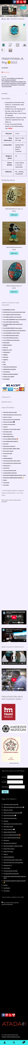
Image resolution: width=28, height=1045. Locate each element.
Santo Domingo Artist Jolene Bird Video (12, 463)
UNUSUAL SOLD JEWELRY (10, 80)
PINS (4, 362)
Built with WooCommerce (13, 1036)
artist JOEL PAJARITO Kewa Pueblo (11, 321)
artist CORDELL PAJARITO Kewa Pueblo (12, 314)
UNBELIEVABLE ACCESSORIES (9, 369)
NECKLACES (5, 357)
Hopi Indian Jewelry (7, 431)
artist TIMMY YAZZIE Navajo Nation (11, 335)
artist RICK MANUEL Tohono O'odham (11, 333)
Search (14, 1042)
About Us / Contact (7, 417)
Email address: (5, 786)
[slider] (13, 663)
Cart (21, 1041)
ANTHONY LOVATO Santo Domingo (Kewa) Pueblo (14, 312)
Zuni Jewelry (6, 485)
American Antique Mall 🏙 (9, 422)
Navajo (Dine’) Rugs (7, 453)
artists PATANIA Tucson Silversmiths (15, 78)
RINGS (8, 19)
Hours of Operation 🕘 (8, 434)
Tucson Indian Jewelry (7, 86)
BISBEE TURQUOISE (7, 345)
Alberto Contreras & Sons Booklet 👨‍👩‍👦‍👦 (11, 419)
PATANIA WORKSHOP (7, 458)
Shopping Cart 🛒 (7, 465)
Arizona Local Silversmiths (9, 424)
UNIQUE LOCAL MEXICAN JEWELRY (10, 374)
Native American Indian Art (9, 446)
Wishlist (5, 480)
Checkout (5, 426)
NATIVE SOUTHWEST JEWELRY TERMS (11, 448)
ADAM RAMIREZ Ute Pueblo (9, 309)
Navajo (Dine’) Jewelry (8, 451)
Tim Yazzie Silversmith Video (9, 470)
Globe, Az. (8, 122)
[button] (24, 25)
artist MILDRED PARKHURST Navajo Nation (12, 328)
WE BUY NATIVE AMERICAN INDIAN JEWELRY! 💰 (13, 477)
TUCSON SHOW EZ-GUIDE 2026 (10, 473)
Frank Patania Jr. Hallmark (17, 81)
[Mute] (22, 663)
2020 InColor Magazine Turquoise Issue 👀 (12, 414)
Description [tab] (4, 93)
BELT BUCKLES (6, 342)
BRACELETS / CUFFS (7, 350)
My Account (5, 443)
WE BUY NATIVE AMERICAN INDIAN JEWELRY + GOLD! (14, 475)
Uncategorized (6, 371)
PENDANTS (5, 359)
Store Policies (6, 468)
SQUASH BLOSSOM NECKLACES (10, 366)
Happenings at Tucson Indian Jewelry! (11, 429)
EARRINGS (5, 354)
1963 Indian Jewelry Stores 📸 (10, 412)
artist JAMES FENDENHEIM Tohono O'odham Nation (14, 319)
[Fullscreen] (24, 663)
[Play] (3, 663)
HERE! (10, 128)
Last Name (4, 782)
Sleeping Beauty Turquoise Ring (17, 84)
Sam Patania (7, 84)
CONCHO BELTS (6, 352)
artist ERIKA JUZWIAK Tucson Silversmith (12, 317)
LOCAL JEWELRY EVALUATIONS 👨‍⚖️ (10, 441)
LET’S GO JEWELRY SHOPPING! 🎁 (10, 439)
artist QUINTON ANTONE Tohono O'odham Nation (14, 330)
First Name (4, 777)
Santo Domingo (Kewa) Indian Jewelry (11, 460)
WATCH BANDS (6, 379)
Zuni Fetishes (6, 482)
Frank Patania (7, 81)
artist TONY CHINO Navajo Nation (10, 337)
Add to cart (14, 215)
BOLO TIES (5, 347)
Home (4, 19)
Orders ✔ (5, 456)
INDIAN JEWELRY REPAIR (8, 436)
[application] (14, 658)
